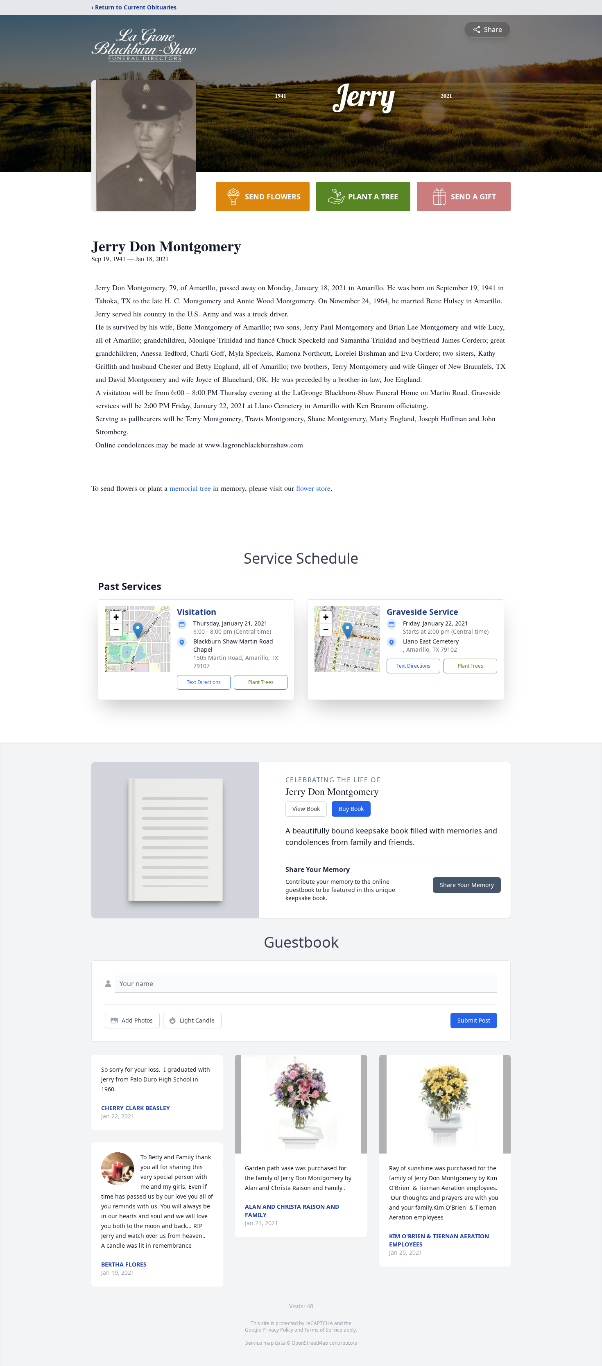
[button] (138, 630)
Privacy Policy (278, 1329)
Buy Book (351, 809)
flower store (313, 488)
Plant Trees (261, 682)
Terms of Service (323, 1329)
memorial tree (190, 488)
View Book (306, 809)
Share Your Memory (467, 885)
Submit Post (473, 1020)
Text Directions (204, 682)
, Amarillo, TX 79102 (430, 649)
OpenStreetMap (310, 1342)
